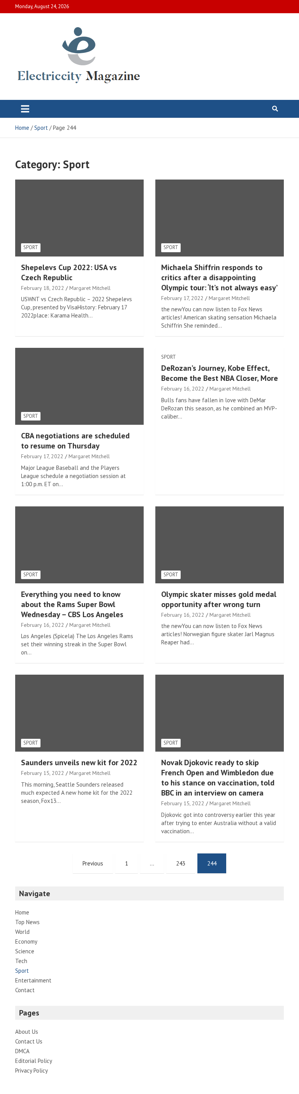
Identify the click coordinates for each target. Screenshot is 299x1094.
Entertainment (33, 980)
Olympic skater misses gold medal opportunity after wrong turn (218, 599)
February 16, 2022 (182, 388)
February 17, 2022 (182, 298)
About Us (26, 1031)
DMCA (22, 1051)
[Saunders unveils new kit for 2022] (79, 713)
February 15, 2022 (42, 772)
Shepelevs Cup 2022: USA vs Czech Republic (69, 272)
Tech (21, 961)
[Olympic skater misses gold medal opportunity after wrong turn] (219, 544)
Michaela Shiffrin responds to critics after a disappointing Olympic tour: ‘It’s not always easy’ (219, 277)
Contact (25, 990)
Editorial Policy (33, 1060)
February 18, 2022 (42, 287)
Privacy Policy (31, 1070)
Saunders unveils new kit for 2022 (79, 762)
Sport (30, 247)
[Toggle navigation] (25, 109)
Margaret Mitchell (90, 287)
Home (22, 912)
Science (24, 951)
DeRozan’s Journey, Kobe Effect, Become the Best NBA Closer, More (219, 373)
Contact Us (28, 1041)
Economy (26, 941)
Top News (27, 922)
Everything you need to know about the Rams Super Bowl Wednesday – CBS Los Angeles (72, 604)
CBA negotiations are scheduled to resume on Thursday (75, 441)
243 (180, 863)
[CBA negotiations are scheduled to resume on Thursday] (79, 386)
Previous (93, 863)
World (22, 931)
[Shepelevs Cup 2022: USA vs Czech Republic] (79, 217)
